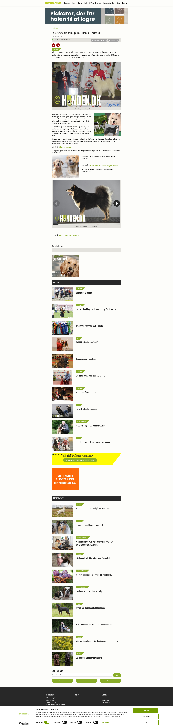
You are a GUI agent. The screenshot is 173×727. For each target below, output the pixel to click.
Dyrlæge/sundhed (81, 537)
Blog (118, 3)
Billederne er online (65, 147)
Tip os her (105, 698)
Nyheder (67, 3)
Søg (117, 675)
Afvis (145, 722)
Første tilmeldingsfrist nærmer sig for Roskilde (103, 165)
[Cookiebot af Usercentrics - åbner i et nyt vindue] (24, 723)
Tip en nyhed (82, 3)
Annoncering (106, 702)
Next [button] (116, 203)
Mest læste (111, 681)
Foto (73, 3)
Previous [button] (56, 203)
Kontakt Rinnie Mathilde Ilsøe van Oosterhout (80, 460)
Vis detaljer (105, 722)
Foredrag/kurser (81, 421)
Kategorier (62, 681)
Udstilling (55, 49)
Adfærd (79, 521)
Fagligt (78, 604)
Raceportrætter (108, 3)
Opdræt (79, 653)
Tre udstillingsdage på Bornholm (69, 235)
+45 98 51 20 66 (51, 702)
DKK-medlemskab (95, 3)
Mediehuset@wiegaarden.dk (55, 704)
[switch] (64, 722)
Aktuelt (79, 504)
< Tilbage (55, 28)
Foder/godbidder (81, 571)
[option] (86, 204)
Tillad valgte (145, 716)
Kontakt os (105, 700)
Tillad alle (146, 710)
